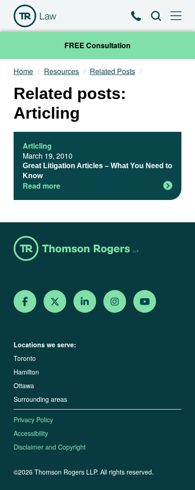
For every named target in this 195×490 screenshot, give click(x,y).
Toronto (25, 358)
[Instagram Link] (115, 301)
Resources (61, 71)
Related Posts (112, 71)
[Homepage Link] (97, 249)
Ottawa (24, 385)
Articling (37, 145)
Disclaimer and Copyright (50, 446)
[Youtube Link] (145, 301)
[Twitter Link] (54, 301)
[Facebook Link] (25, 301)
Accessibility (31, 433)
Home (23, 71)
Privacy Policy (33, 419)
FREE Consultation (97, 45)
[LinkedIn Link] (85, 301)
